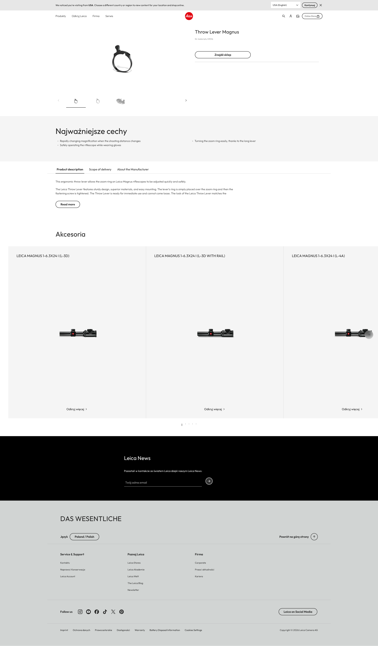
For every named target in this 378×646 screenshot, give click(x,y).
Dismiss (320, 5)
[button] (76, 101)
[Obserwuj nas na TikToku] (105, 612)
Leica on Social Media (298, 612)
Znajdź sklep (223, 55)
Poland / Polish (84, 537)
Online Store (310, 16)
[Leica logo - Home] (189, 16)
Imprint (64, 630)
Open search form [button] (284, 16)
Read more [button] (68, 204)
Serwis (109, 16)
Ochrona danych (81, 630)
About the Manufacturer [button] (133, 169)
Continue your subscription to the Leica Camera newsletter (209, 481)
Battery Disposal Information (165, 630)
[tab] (182, 425)
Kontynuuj (309, 5)
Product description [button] (70, 169)
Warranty (140, 630)
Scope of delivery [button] (100, 169)
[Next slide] (186, 100)
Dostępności (123, 630)
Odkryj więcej (75, 409)
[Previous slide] (58, 100)
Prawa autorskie (103, 630)
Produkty (61, 16)
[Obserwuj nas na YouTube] (88, 612)
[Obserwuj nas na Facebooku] (97, 612)
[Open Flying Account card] (291, 16)
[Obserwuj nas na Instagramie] (80, 612)
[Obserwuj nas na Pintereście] (121, 612)
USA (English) (280, 5)
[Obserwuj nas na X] (113, 612)
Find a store (298, 16)
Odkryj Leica (79, 16)
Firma (96, 16)
